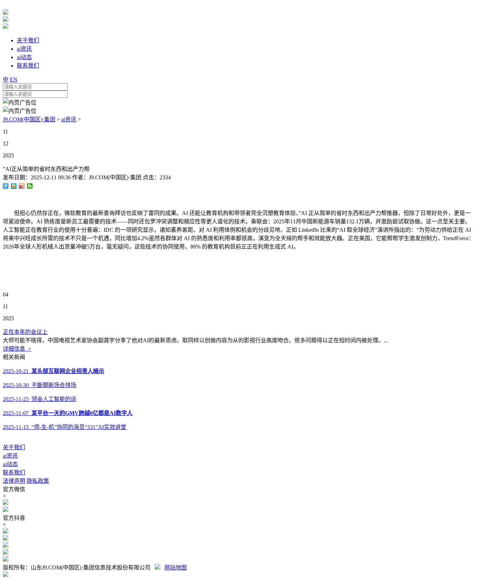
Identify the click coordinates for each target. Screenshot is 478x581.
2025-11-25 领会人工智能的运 (39, 399)
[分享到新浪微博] (22, 186)
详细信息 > (17, 349)
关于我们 (14, 447)
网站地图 (175, 568)
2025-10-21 (53, 371)
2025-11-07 (68, 413)
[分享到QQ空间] (14, 186)
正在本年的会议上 (25, 332)
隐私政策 (38, 481)
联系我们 (14, 472)
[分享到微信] (30, 186)
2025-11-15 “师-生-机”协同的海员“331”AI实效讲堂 (64, 427)
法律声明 (14, 481)
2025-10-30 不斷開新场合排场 (39, 385)
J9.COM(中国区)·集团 (29, 119)
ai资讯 (68, 119)
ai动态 (10, 464)
